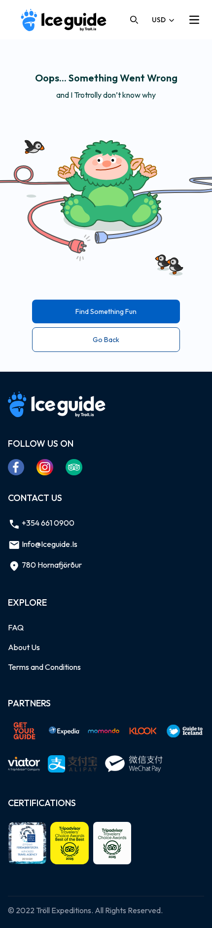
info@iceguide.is (48, 544)
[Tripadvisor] (74, 467)
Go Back (106, 339)
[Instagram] (45, 467)
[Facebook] (16, 467)
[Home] (64, 20)
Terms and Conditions (44, 667)
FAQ (16, 627)
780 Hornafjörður (51, 565)
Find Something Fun (106, 311)
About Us (24, 647)
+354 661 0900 (47, 523)
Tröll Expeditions (63, 910)
